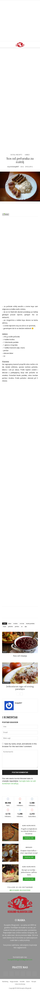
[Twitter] (29, 974)
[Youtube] (34, 974)
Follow (20, 798)
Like (8, 798)
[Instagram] (17, 973)
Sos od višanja (20, 656)
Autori (28, 981)
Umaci (27, 155)
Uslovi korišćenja (20, 984)
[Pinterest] (23, 974)
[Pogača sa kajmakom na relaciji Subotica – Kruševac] (10, 832)
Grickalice (28, 847)
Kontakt (22, 981)
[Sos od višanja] (20, 642)
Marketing (5, 981)
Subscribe (32, 809)
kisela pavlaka (30, 623)
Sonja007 (15, 167)
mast (4, 626)
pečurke (10, 626)
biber (9, 623)
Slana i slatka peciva (28, 825)
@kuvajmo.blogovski (20, 890)
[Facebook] (6, 974)
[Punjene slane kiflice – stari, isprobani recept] (10, 853)
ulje (26, 626)
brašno (16, 623)
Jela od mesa (6, 682)
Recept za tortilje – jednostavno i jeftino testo (29, 872)
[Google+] (11, 974)
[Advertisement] (20, 21)
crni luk (22, 623)
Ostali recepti (16, 155)
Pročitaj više (29, 838)
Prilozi (5, 652)
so (22, 626)
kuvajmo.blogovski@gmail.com (20, 959)
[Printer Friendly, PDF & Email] (5, 215)
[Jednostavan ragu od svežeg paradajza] (20, 673)
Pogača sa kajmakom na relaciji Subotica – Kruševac (29, 831)
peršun (17, 626)
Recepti (34, 981)
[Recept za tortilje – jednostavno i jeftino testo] (10, 873)
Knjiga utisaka (14, 981)
